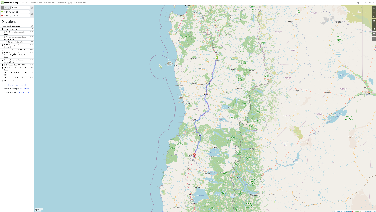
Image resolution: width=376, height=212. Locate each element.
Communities (61, 3)
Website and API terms (369, 211)
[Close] (32, 7)
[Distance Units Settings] (32, 26)
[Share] (374, 29)
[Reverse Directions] (32, 13)
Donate (80, 3)
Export (37, 3)
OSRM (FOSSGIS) (24, 89)
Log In (364, 3)
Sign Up (371, 3)
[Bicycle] (5, 8)
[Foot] (9, 8)
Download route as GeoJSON (17, 85)
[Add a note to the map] (374, 34)
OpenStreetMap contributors (344, 211)
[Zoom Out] (374, 12)
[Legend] (374, 25)
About (85, 3)
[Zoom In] (374, 8)
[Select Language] (358, 2)
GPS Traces (43, 3)
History (32, 3)
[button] (217, 58)
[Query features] (374, 39)
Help (75, 3)
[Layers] (374, 21)
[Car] (2, 8)
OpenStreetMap (11, 2)
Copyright (70, 3)
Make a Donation (358, 211)
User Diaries (52, 3)
